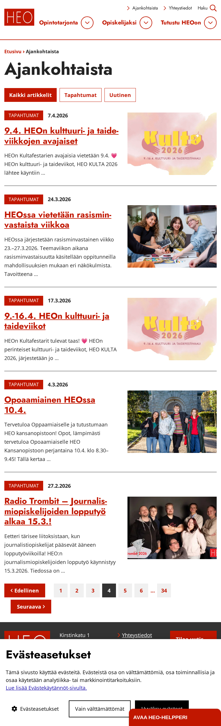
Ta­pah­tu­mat (80, 95)
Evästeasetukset (39, 708)
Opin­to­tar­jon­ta (58, 22)
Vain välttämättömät (99, 708)
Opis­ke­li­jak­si (119, 22)
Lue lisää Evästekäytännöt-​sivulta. (46, 687)
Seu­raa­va (29, 606)
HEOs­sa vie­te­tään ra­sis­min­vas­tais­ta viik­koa (57, 219)
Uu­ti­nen (120, 95)
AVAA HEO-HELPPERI (160, 717)
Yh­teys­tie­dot (180, 8)
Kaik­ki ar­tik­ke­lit (30, 95)
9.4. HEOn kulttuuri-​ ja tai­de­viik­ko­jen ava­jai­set (61, 135)
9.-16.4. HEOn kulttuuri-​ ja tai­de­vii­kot (56, 321)
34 (164, 590)
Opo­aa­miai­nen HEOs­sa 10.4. (49, 404)
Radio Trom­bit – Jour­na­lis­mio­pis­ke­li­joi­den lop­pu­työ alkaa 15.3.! (55, 511)
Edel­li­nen (26, 590)
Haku (202, 8)
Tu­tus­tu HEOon (181, 22)
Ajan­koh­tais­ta (145, 8)
